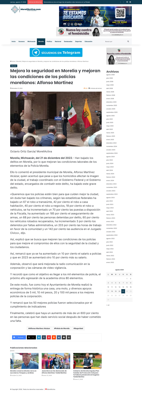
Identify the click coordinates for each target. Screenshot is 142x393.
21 (123, 291)
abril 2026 (109, 88)
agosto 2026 (110, 74)
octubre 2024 (110, 150)
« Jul (107, 305)
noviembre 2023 (111, 187)
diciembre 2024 (111, 143)
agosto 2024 (110, 156)
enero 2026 (110, 98)
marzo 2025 (110, 133)
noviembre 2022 (111, 228)
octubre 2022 (110, 231)
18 (112, 291)
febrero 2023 (110, 218)
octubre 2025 (110, 109)
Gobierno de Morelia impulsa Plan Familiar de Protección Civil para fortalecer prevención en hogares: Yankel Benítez (86, 374)
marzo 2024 (110, 173)
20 (119, 291)
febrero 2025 (110, 136)
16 (130, 287)
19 (115, 291)
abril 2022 (109, 252)
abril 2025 (109, 129)
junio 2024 (109, 163)
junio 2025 (109, 122)
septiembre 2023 (111, 194)
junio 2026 (109, 81)
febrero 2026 (110, 95)
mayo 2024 (110, 167)
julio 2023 (109, 201)
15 (127, 287)
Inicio (14, 41)
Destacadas (68, 41)
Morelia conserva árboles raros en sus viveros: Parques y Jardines (23, 372)
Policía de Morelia (62, 328)
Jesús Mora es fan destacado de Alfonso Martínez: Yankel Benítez (54, 372)
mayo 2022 (110, 249)
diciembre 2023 (111, 184)
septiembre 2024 (111, 153)
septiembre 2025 (111, 112)
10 (108, 287)
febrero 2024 (110, 177)
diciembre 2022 (111, 225)
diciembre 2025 (111, 102)
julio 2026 (109, 78)
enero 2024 (110, 180)
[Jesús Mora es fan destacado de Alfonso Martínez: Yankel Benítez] (56, 361)
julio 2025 (109, 119)
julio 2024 (109, 160)
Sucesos (22, 41)
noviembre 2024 (111, 146)
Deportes (78, 41)
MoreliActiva (51, 389)
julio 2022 (109, 242)
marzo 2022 (110, 255)
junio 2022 (109, 245)
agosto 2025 (110, 115)
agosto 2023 (110, 197)
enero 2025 (110, 139)
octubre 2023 (110, 191)
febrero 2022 (110, 259)
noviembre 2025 (111, 105)
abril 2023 (109, 211)
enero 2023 (110, 221)
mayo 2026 (110, 85)
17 (108, 291)
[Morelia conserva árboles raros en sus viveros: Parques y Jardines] (24, 361)
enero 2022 (110, 262)
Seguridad (79, 328)
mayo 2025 (110, 126)
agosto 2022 (110, 238)
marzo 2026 (110, 92)
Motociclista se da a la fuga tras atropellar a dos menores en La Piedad (67, 2)
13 (119, 287)
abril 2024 (109, 170)
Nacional (58, 41)
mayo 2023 (110, 208)
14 (123, 287)
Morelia (41, 41)
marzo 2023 (110, 214)
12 (115, 287)
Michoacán (31, 41)
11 (112, 287)
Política (49, 41)
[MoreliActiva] (25, 9)
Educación (88, 41)
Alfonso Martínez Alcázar (39, 328)
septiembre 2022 (111, 235)
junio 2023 (109, 204)
